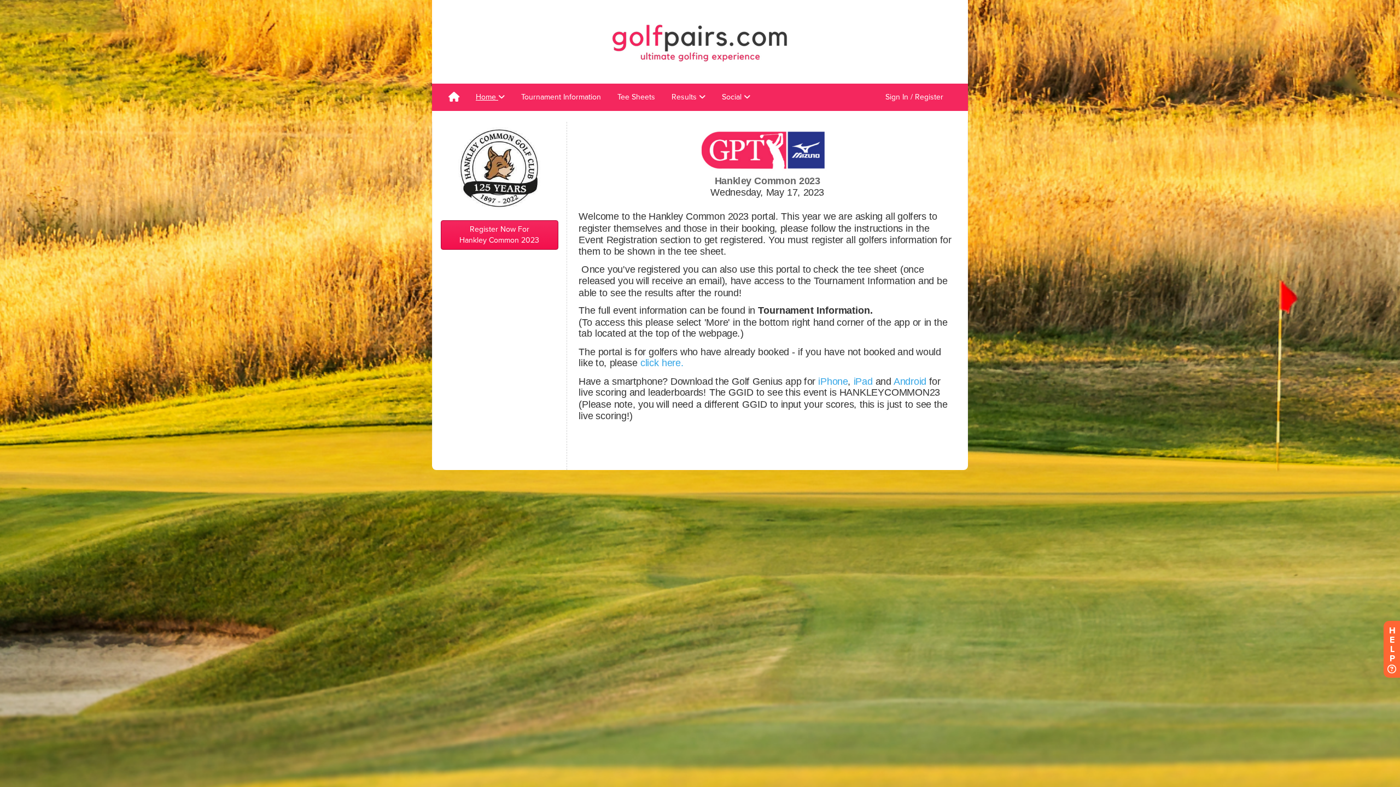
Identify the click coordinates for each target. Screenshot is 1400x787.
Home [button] (487, 97)
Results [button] (685, 97)
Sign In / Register (914, 97)
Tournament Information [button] (561, 97)
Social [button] (733, 97)
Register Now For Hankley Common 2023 (499, 235)
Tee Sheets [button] (636, 97)
